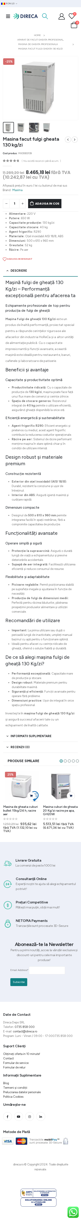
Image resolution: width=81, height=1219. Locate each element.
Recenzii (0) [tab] (20, 747)
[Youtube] (18, 1116)
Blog (6, 1083)
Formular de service (16, 1063)
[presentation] (8, 88)
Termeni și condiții (15, 1087)
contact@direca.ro (25, 1031)
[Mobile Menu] (8, 16)
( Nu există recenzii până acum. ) (41, 161)
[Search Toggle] (45, 16)
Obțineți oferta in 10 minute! (21, 1054)
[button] (61, 761)
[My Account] (61, 16)
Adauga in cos (47, 203)
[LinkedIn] (40, 1116)
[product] (61, 786)
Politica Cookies (13, 1096)
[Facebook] (7, 1116)
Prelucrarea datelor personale (22, 1092)
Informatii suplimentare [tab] (31, 736)
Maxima (17, 190)
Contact (8, 1058)
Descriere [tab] (19, 270)
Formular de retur (14, 1067)
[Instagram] (29, 1116)
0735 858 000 (25, 1027)
